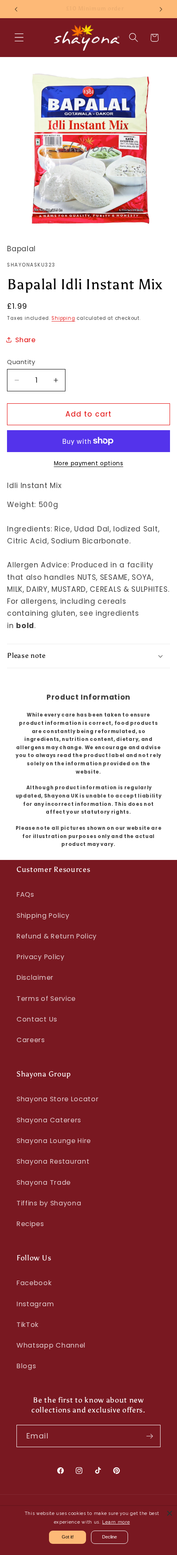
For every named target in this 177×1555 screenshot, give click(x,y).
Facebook (34, 1283)
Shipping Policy (42, 915)
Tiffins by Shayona (48, 1203)
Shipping (63, 318)
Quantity (21, 361)
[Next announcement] (161, 9)
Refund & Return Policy (56, 936)
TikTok (27, 1324)
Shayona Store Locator (57, 1099)
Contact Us (36, 1019)
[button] (19, 37)
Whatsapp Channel (51, 1345)
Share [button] (25, 340)
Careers (30, 1040)
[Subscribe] (149, 1436)
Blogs (26, 1366)
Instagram (35, 1304)
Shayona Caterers (48, 1120)
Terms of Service (46, 998)
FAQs (25, 894)
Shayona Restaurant (52, 1161)
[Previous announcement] (16, 9)
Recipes (30, 1224)
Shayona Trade (43, 1182)
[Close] (169, 1513)
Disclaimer (35, 977)
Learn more (116, 1522)
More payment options (88, 463)
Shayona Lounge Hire (53, 1140)
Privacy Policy (40, 957)
